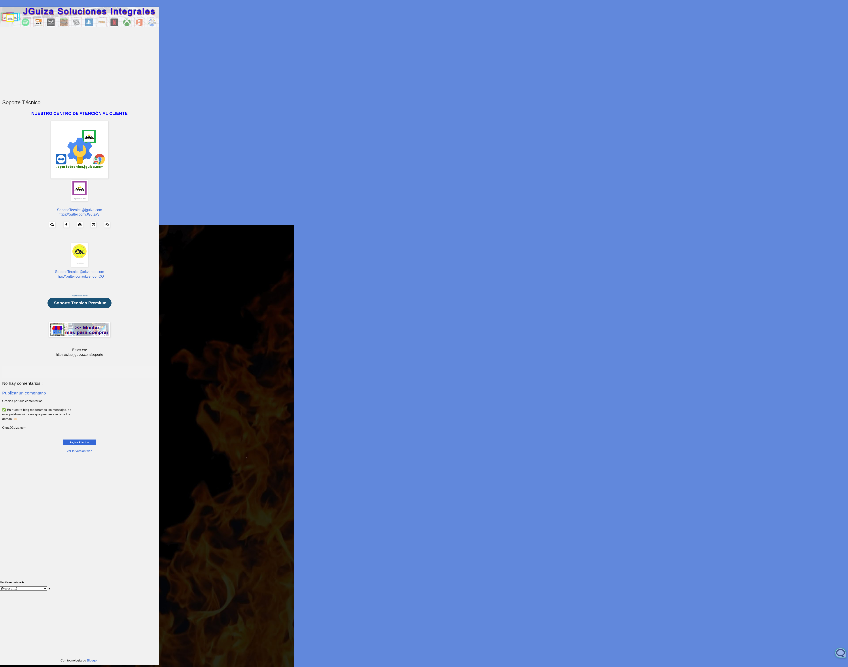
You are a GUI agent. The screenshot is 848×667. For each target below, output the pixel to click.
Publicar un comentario (24, 393)
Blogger (92, 660)
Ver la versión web (79, 451)
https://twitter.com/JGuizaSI (79, 214)
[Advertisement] (79, 66)
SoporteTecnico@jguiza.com (79, 210)
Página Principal (79, 442)
